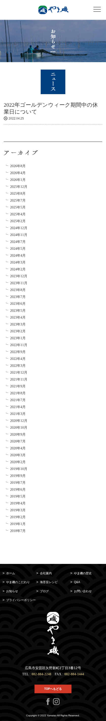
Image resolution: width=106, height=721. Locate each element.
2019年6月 (18, 489)
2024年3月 (18, 262)
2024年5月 (18, 248)
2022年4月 (18, 359)
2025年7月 (18, 200)
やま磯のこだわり (18, 582)
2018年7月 (18, 531)
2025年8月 (18, 193)
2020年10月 (18, 427)
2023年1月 (18, 338)
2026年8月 (18, 166)
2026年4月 (18, 173)
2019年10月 (18, 469)
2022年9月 (18, 352)
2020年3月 (18, 455)
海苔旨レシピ (49, 582)
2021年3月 (18, 414)
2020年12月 (18, 421)
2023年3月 (18, 324)
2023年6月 (18, 304)
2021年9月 (18, 386)
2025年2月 (18, 221)
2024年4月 (18, 255)
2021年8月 (18, 393)
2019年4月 (18, 503)
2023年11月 (18, 283)
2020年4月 (18, 448)
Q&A (77, 582)
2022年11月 (18, 345)
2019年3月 (18, 510)
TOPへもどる (53, 689)
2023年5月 (18, 310)
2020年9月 (18, 434)
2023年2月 (18, 331)
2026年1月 (18, 180)
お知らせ (12, 591)
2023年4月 (18, 317)
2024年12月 (18, 228)
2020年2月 (18, 462)
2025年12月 (18, 187)
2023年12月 (18, 276)
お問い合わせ (83, 591)
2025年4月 (18, 214)
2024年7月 (18, 242)
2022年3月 (18, 366)
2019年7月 (18, 483)
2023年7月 (18, 297)
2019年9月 (18, 476)
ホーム (10, 573)
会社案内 (46, 573)
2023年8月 (18, 290)
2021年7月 (18, 400)
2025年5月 (18, 207)
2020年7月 (18, 441)
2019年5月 (18, 496)
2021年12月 (18, 372)
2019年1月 (18, 524)
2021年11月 (18, 379)
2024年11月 (18, 235)
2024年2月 (18, 269)
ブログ (44, 591)
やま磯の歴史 (83, 573)
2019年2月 (18, 517)
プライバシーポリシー (21, 600)
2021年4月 (18, 407)
